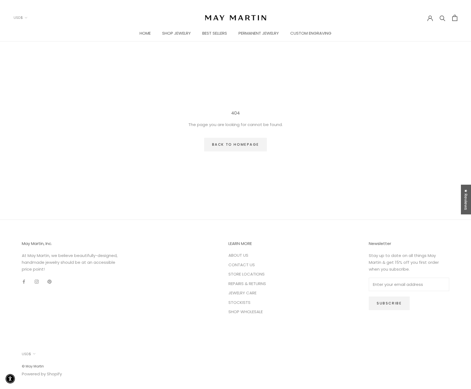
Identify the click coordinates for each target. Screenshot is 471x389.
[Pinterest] (49, 281)
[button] (10, 379)
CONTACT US (241, 265)
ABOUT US (238, 255)
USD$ (18, 17)
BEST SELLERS (214, 33)
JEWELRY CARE (242, 293)
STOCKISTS (239, 302)
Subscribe (389, 303)
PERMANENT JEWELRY (258, 33)
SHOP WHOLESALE (245, 312)
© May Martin (33, 366)
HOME (145, 33)
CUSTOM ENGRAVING (310, 33)
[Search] (442, 18)
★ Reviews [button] (466, 199)
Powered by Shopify (42, 374)
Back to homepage (235, 144)
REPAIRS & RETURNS (247, 283)
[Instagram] (37, 281)
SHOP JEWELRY (176, 33)
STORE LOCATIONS (246, 274)
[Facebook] (24, 281)
